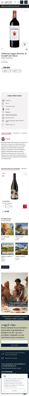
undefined (24, 168)
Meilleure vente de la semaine (10, 168)
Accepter (14, 390)
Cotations (24, 133)
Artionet (11, 393)
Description (16, 133)
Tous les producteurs (6, 220)
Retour (5, 267)
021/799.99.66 (6, 372)
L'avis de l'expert (6, 133)
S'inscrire (14, 345)
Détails (14, 193)
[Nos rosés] (14, 292)
